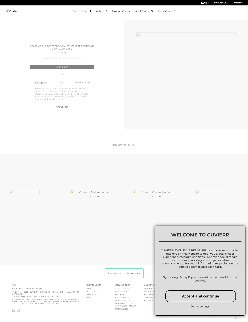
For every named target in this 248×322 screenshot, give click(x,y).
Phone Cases (164, 11)
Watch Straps (142, 11)
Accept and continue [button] (200, 296)
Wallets (99, 11)
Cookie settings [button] (200, 306)
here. (218, 266)
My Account (220, 3)
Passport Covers (121, 11)
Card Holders (80, 11)
